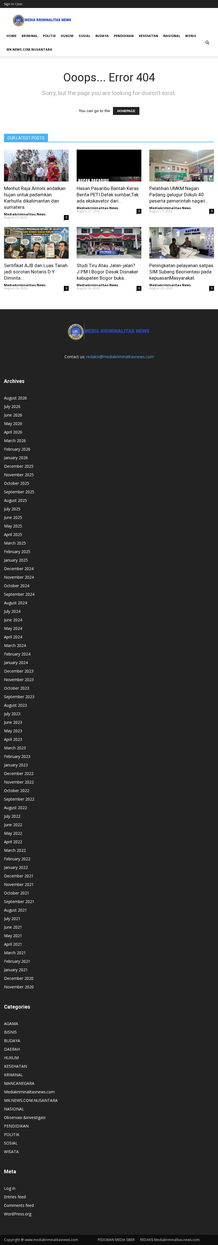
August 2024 (15, 602)
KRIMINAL (30, 36)
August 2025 (15, 500)
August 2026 (15, 398)
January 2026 (16, 457)
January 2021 (16, 969)
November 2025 (19, 474)
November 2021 (19, 884)
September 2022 (19, 799)
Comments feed (19, 1205)
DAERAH (12, 1049)
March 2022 (15, 850)
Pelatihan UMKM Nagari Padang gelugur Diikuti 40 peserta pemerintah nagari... (179, 194)
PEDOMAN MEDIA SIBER (116, 1239)
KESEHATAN (148, 36)
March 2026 (15, 440)
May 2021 (13, 935)
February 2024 (17, 654)
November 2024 (19, 577)
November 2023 (19, 679)
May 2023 (13, 730)
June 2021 (13, 927)
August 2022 (15, 807)
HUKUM (67, 36)
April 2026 (13, 432)
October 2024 (16, 585)
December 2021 (18, 876)
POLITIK (49, 36)
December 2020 (18, 978)
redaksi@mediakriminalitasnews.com (120, 356)
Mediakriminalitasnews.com (29, 1091)
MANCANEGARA (19, 1083)
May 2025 (13, 526)
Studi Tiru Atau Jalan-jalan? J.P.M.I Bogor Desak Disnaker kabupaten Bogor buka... (107, 272)
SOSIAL (84, 36)
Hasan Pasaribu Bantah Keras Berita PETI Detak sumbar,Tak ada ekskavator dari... (108, 194)
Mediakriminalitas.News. (25, 214)
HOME (11, 36)
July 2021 (12, 918)
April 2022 (13, 841)
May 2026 (13, 423)
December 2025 (18, 466)
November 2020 (19, 987)
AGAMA (11, 1023)
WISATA (11, 1151)
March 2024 (15, 645)
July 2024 (12, 611)
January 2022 (16, 867)
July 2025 (12, 509)
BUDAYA (102, 36)
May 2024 (13, 628)
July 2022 (12, 816)
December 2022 (18, 773)
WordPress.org (17, 1214)
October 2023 (16, 688)
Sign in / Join (13, 4)
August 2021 (15, 910)
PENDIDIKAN (124, 36)
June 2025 (13, 517)
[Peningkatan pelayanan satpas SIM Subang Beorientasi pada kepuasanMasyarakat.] (181, 243)
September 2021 (19, 901)
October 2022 (16, 790)
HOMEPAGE (126, 111)
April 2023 (13, 739)
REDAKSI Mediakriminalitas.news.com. (170, 1239)
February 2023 (17, 756)
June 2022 (13, 824)
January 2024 (16, 662)
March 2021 (15, 952)
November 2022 (19, 782)
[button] (207, 43)
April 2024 (13, 637)
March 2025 (15, 543)
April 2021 (13, 944)
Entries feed (15, 1196)
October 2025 (16, 483)
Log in (9, 1188)
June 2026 (13, 415)
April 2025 (13, 534)
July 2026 (12, 406)
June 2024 (13, 619)
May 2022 (13, 833)
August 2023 (15, 705)
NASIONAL (171, 36)
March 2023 (15, 748)
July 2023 (12, 713)
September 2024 (19, 594)
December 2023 (18, 671)
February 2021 (17, 961)
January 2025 (16, 560)
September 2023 (19, 696)
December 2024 (18, 568)
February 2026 (17, 449)
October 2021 (16, 893)
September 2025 (19, 491)
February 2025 (17, 551)
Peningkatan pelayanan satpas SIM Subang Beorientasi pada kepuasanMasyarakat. (181, 272)
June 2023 (13, 722)
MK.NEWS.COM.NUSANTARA (29, 49)
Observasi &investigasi (24, 1117)
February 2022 (17, 858)
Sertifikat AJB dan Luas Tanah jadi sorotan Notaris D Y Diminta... (36, 272)
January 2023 (16, 765)
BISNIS (190, 36)
